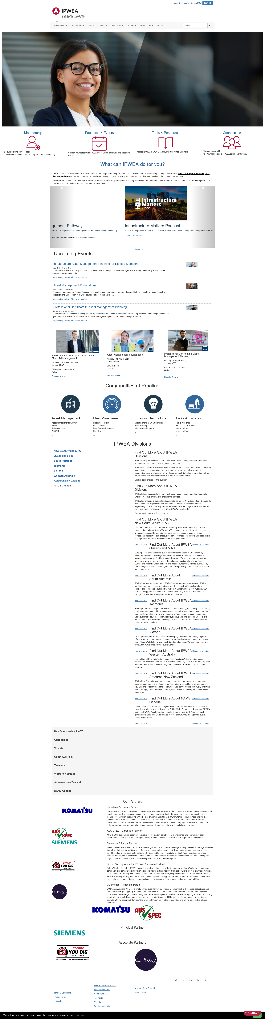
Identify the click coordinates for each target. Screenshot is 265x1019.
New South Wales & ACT (68, 444)
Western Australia (64, 469)
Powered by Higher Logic (132, 1011)
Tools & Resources (165, 132)
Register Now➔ (113, 368)
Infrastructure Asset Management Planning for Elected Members (95, 256)
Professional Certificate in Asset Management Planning (90, 300)
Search (160, 25)
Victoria (58, 464)
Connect (131, 25)
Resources (116, 25)
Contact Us (196, 3)
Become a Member (200, 537)
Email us (179, 987)
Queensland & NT (64, 449)
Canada (68, 176)
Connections (232, 132)
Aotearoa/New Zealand (145, 981)
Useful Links (146, 25)
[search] (210, 25)
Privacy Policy (60, 990)
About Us (177, 3)
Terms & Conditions (62, 985)
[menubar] (187, 2)
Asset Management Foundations (74, 278)
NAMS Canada (62, 478)
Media (186, 3)
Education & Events (97, 25)
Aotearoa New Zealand (67, 473)
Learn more (80, 1015)
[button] (62, 213)
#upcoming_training (62, 270)
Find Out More (141, 537)
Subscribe (58, 994)
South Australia (63, 454)
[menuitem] (178, 2)
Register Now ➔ (59, 369)
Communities (77, 25)
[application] (132, 79)
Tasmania (59, 459)
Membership (59, 25)
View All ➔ (139, 242)
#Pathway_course (79, 270)
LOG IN (207, 3)
